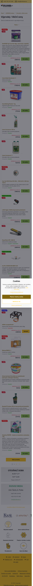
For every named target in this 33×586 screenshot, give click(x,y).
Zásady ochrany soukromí (16, 292)
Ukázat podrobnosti (16, 305)
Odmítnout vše (16, 301)
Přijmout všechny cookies (16, 297)
